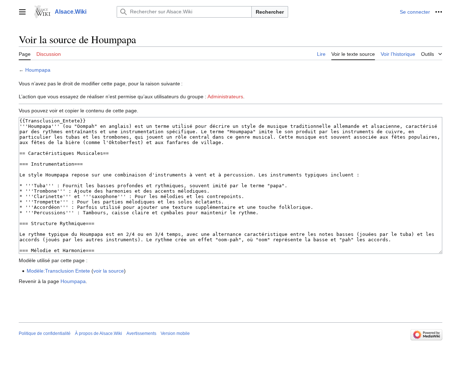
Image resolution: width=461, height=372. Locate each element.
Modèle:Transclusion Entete (58, 271)
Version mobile (175, 333)
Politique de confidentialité (45, 333)
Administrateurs (225, 96)
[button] (22, 12)
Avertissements (141, 333)
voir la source (108, 271)
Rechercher (270, 12)
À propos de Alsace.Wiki (98, 333)
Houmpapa (37, 70)
